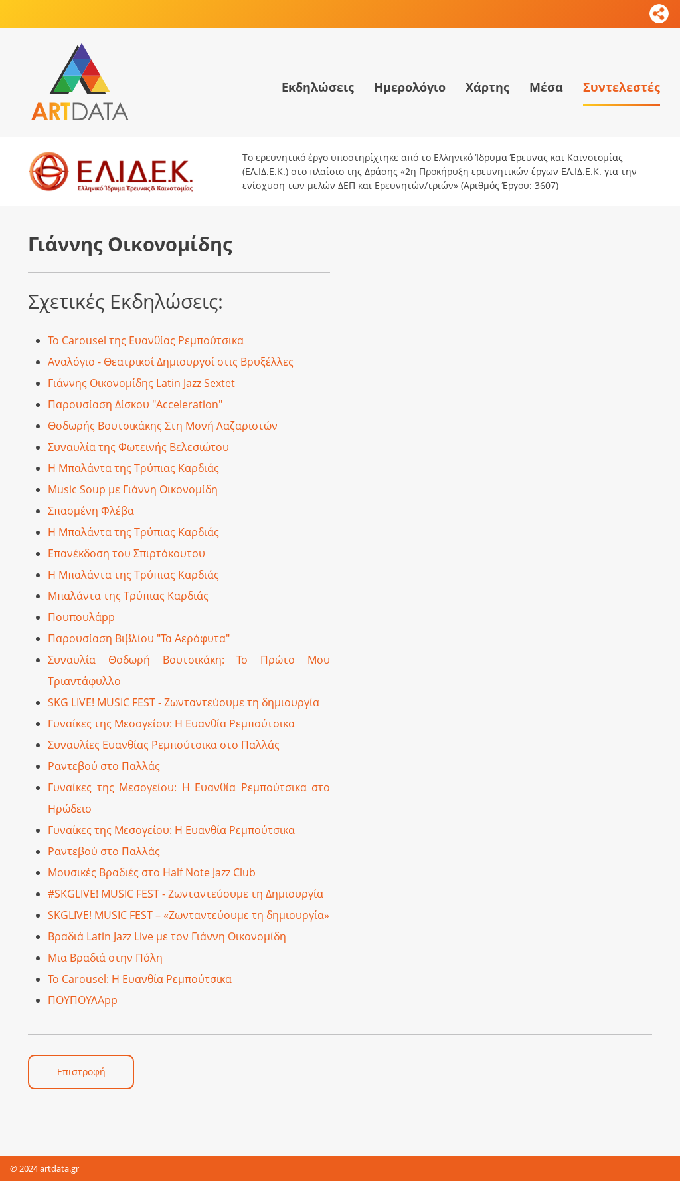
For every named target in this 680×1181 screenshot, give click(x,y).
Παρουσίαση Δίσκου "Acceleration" (135, 404)
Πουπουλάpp (81, 617)
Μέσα (546, 87)
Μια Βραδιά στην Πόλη (105, 957)
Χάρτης (487, 87)
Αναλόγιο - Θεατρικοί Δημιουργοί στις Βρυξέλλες (171, 361)
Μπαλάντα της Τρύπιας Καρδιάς (128, 596)
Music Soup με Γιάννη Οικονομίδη (133, 489)
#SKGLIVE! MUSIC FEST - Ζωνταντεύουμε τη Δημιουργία (185, 893)
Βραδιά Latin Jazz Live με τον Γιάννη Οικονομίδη (167, 936)
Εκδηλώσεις (318, 87)
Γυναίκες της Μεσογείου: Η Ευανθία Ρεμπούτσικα (171, 723)
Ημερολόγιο (410, 87)
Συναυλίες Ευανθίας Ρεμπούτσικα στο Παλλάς (164, 744)
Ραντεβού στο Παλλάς (104, 766)
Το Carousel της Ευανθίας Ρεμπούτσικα (146, 340)
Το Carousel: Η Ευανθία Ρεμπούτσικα (140, 979)
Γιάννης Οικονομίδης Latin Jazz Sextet (141, 383)
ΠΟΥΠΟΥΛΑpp (83, 1000)
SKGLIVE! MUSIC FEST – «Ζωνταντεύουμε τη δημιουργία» (188, 915)
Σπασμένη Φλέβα (91, 510)
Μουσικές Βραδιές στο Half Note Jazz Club (152, 872)
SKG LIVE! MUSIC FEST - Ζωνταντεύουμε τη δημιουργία (183, 702)
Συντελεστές (621, 87)
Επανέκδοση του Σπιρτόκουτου (126, 553)
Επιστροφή (81, 1071)
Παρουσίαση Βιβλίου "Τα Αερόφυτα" (139, 638)
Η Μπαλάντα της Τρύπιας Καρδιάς (133, 468)
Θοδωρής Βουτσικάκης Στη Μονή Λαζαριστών (163, 425)
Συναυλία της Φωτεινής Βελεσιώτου (138, 447)
